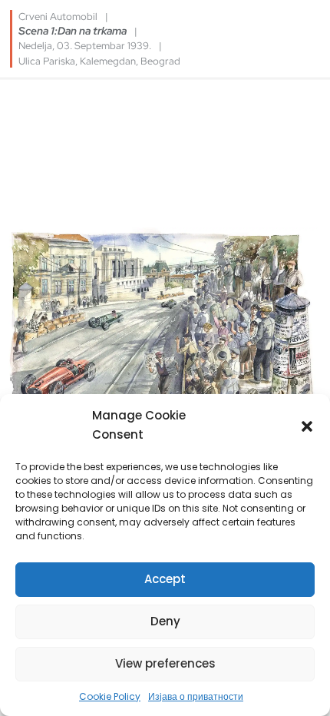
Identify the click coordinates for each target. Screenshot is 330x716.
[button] (307, 425)
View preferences (165, 663)
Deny (165, 621)
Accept (165, 579)
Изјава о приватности (195, 696)
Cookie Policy (109, 696)
